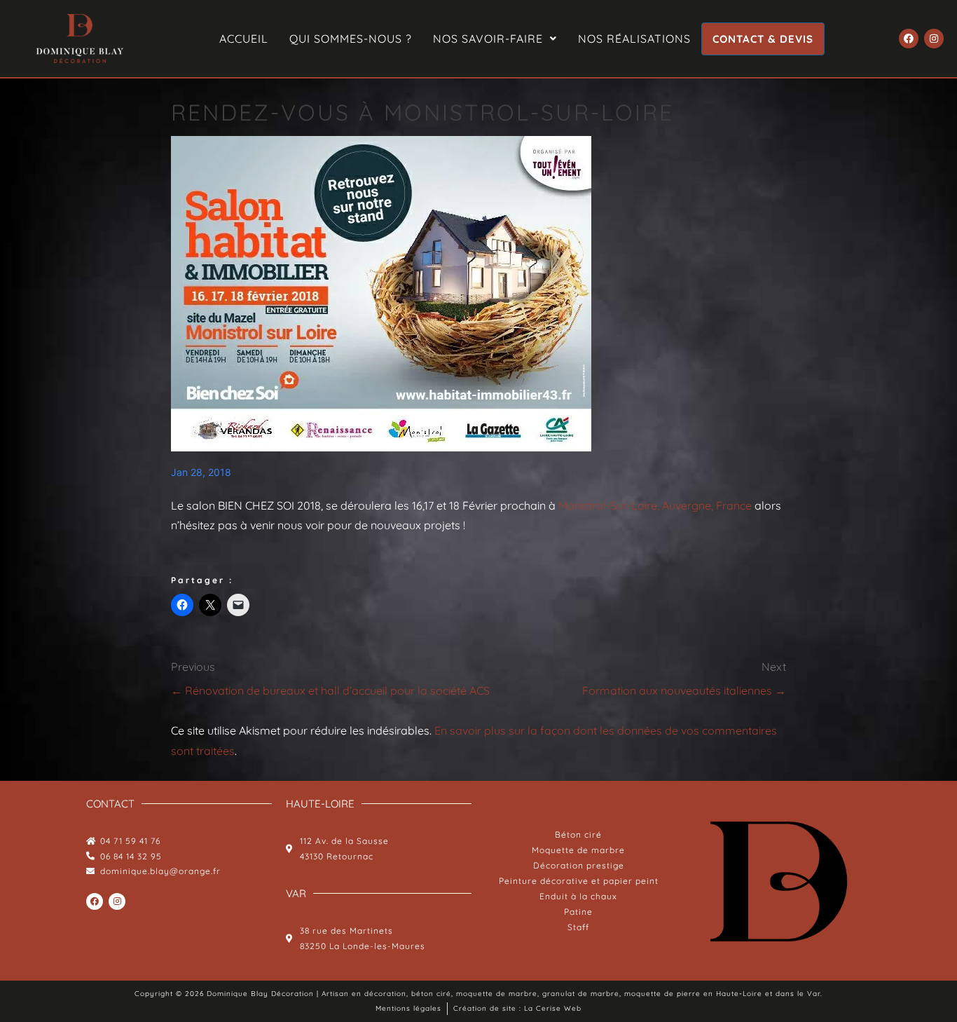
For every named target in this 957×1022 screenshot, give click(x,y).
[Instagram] (934, 38)
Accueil (243, 39)
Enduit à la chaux (578, 896)
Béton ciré (578, 834)
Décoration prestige (578, 865)
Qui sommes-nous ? (350, 39)
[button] (494, 38)
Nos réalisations (634, 39)
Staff (578, 927)
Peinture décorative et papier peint (579, 880)
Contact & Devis (762, 39)
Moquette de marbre (578, 850)
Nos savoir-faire (488, 39)
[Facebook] (908, 38)
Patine (578, 911)
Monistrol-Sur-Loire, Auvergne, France (655, 505)
